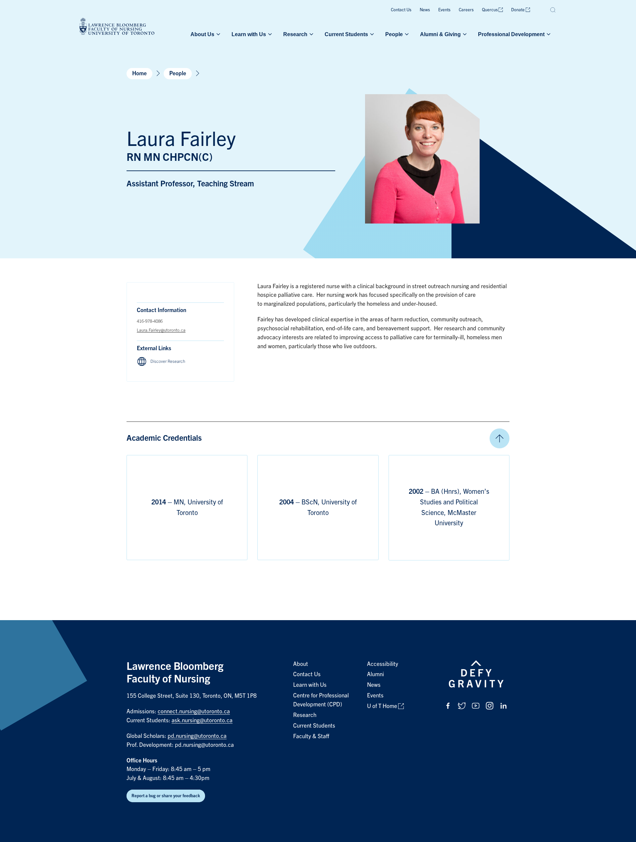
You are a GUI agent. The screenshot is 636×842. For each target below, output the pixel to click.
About (300, 664)
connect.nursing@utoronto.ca (194, 711)
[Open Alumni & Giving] (464, 34)
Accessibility (382, 664)
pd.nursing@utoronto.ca (197, 736)
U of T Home (382, 706)
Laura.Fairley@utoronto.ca (161, 330)
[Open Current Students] (371, 34)
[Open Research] (310, 34)
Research (295, 34)
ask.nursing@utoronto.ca (202, 720)
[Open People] (406, 34)
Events (444, 10)
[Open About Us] (217, 34)
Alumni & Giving (440, 34)
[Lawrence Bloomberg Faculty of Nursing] (117, 27)
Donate (518, 10)
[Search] (553, 10)
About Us (202, 34)
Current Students (346, 34)
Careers (466, 10)
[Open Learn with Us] (269, 34)
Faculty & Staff (311, 736)
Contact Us (401, 10)
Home (139, 73)
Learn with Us (249, 34)
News (425, 10)
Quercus (490, 10)
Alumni (375, 674)
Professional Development (511, 34)
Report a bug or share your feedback (166, 796)
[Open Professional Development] (548, 34)
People (394, 34)
